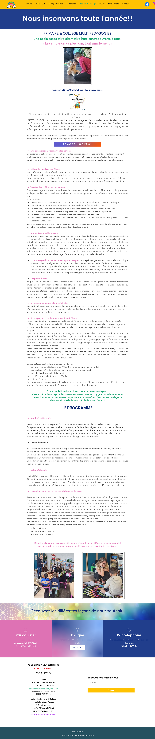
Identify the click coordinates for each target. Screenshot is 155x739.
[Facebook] (147, 4)
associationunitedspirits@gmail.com (43, 689)
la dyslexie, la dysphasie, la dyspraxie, (68, 370)
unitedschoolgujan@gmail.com (43, 714)
